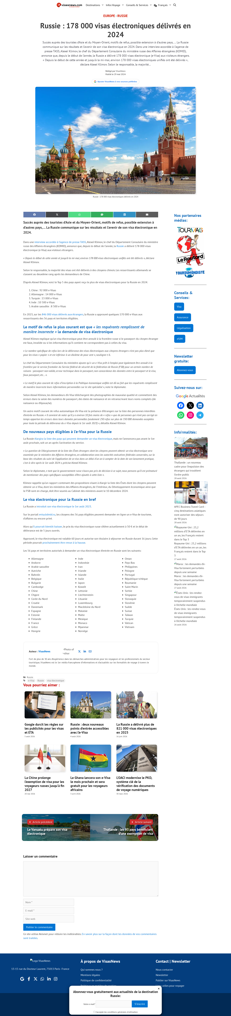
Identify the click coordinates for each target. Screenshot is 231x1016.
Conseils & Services (137, 5)
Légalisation (184, 328)
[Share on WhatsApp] (79, 215)
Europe (109, 16)
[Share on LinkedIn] (124, 215)
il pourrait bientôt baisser (47, 526)
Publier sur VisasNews (168, 980)
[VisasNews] (69, 5)
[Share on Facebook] (34, 215)
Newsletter (162, 975)
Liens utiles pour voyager (170, 985)
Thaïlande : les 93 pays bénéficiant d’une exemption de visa (128, 831)
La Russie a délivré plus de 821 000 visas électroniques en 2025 (136, 728)
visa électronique (55, 680)
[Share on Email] (147, 215)
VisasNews (121, 71)
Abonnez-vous (185, 370)
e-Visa (31, 680)
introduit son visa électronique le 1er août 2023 (63, 506)
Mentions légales (90, 975)
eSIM (180, 338)
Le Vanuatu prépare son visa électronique (47, 831)
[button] (174, 5)
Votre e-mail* (89, 1004)
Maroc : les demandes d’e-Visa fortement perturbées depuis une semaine (189, 580)
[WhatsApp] (180, 415)
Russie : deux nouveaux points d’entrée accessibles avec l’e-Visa (89, 728)
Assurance (182, 317)
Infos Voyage (113, 5)
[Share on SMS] (102, 215)
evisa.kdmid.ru (47, 514)
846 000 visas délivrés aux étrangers (62, 314)
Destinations (93, 5)
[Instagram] (190, 415)
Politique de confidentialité (96, 980)
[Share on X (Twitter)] (57, 215)
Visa (179, 306)
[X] (190, 405)
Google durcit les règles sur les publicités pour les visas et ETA (44, 728)
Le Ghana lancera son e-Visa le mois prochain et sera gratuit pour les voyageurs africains (90, 784)
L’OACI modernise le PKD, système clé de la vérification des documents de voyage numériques (135, 784)
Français (163, 5)
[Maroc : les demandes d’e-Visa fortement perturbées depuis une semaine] (190, 568)
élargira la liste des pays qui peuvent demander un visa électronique (73, 438)
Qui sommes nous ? (92, 969)
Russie (122, 16)
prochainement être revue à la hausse (64, 542)
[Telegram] (200, 415)
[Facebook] (180, 405)
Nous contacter (164, 969)
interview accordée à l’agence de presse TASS (60, 242)
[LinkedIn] (200, 405)
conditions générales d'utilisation (122, 1012)
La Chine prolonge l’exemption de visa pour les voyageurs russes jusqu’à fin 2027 (44, 784)
